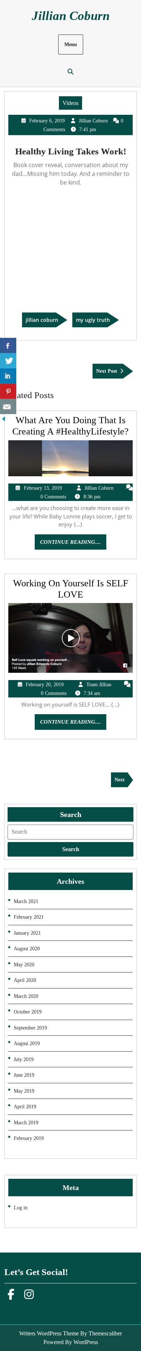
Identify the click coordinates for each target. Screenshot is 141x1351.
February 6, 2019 (47, 121)
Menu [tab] (70, 44)
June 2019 (24, 1075)
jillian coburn (42, 319)
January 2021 (27, 933)
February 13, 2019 (43, 488)
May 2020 (24, 964)
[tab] (70, 849)
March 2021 (26, 901)
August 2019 (27, 1043)
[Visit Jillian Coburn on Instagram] (29, 1296)
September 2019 (30, 1028)
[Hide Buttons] (3, 418)
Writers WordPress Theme (49, 1333)
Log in (20, 1207)
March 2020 (26, 996)
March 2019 (26, 1122)
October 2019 (28, 1012)
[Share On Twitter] (8, 360)
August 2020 (27, 948)
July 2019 (24, 1059)
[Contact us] (8, 406)
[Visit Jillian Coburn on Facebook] (11, 1296)
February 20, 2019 (45, 684)
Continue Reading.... (73, 544)
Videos (70, 103)
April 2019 (25, 1106)
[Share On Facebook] (8, 345)
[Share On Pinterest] (8, 391)
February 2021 (29, 917)
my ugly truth (93, 319)
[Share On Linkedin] (8, 376)
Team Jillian (98, 684)
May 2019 (24, 1091)
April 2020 (25, 980)
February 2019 (29, 1138)
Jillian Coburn (71, 16)
